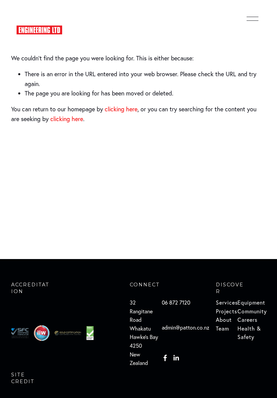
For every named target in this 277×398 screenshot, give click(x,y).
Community (252, 311)
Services (227, 302)
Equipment (251, 302)
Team (222, 328)
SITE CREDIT (22, 378)
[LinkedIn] (176, 357)
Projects (226, 311)
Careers (247, 319)
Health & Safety (249, 333)
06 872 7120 (176, 302)
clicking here (121, 109)
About (224, 319)
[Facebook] (165, 357)
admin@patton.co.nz (185, 327)
